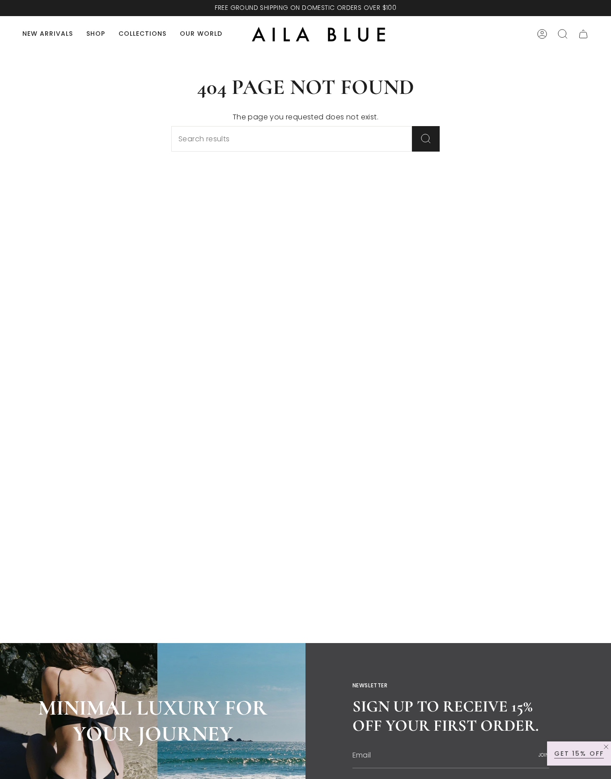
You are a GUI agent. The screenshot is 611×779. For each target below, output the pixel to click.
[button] (96, 34)
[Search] (426, 139)
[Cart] (583, 34)
